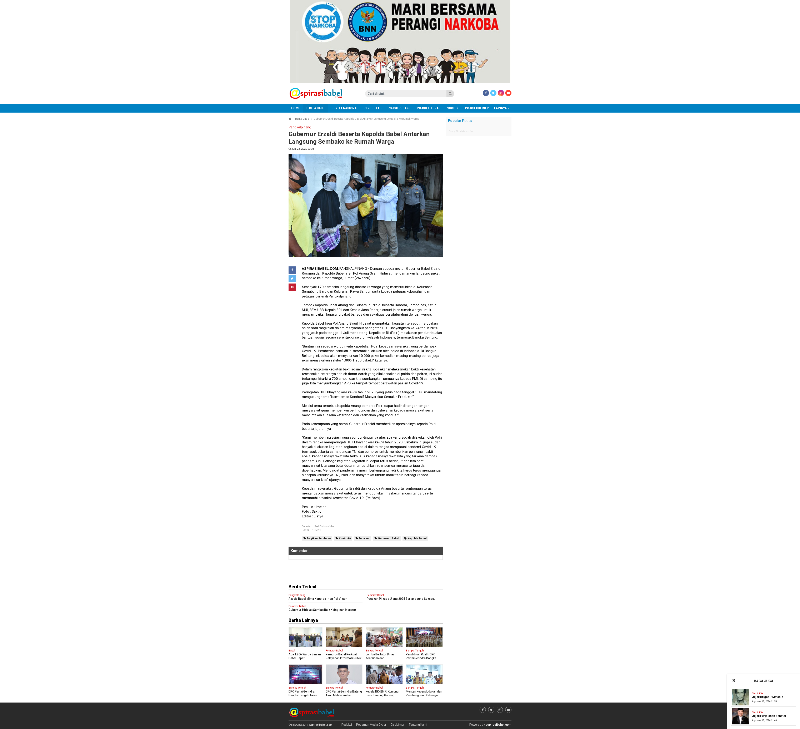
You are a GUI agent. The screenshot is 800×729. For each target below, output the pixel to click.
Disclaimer (397, 724)
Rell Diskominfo (324, 526)
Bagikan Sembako (319, 538)
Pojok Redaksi (400, 108)
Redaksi (346, 724)
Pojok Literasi (429, 108)
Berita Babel (315, 108)
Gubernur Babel (388, 538)
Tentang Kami (418, 724)
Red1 (318, 530)
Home (295, 108)
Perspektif (373, 108)
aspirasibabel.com (498, 724)
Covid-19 (345, 538)
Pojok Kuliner (477, 108)
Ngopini (453, 108)
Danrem (364, 538)
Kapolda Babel (417, 538)
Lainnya (500, 108)
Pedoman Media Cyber (371, 724)
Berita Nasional (345, 108)
